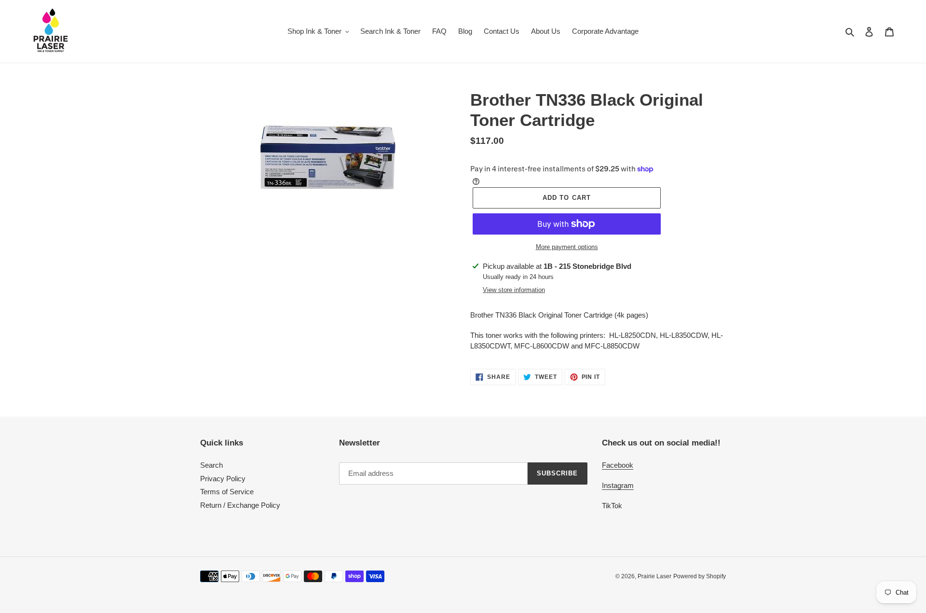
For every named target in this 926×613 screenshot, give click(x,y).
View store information (514, 289)
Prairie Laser (654, 576)
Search (211, 465)
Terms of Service (227, 492)
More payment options (567, 247)
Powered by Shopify (699, 576)
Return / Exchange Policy (240, 505)
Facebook (617, 465)
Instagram (618, 485)
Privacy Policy (222, 478)
